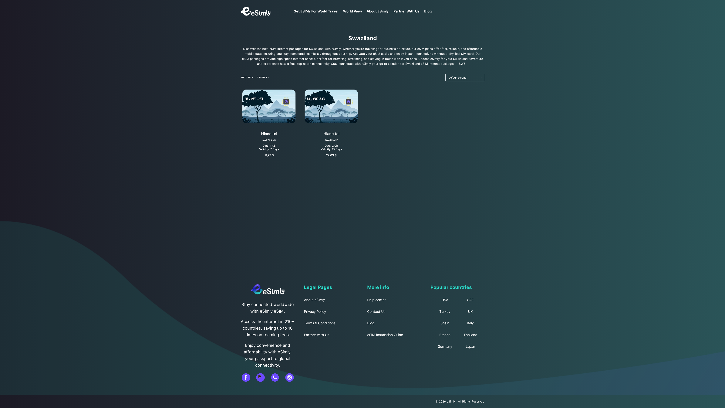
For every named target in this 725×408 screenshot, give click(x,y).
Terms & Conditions (320, 323)
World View (352, 11)
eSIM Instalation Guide (385, 335)
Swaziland (269, 140)
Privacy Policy (315, 312)
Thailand (470, 335)
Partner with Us (406, 11)
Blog (428, 11)
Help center (376, 300)
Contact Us (376, 312)
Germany (445, 346)
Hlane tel (269, 133)
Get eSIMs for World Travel (316, 11)
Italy (470, 323)
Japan (470, 346)
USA (444, 300)
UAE (470, 300)
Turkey (444, 312)
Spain (444, 323)
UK (470, 312)
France (444, 335)
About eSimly (378, 11)
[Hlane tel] (269, 106)
